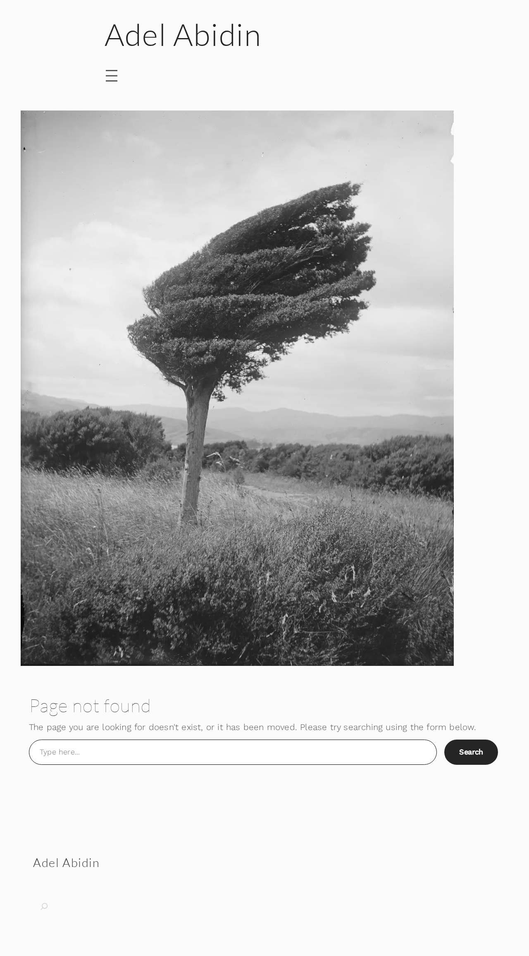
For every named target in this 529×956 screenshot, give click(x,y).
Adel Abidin (183, 34)
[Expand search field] (53, 906)
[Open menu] (111, 75)
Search (471, 751)
